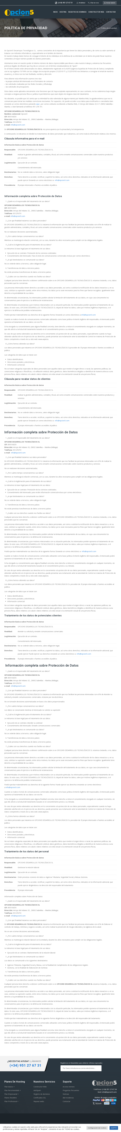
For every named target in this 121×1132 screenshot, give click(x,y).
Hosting (63, 12)
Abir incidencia (68, 1098)
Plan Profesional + (11, 1101)
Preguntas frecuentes (71, 1090)
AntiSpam (37, 1090)
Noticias (66, 1094)
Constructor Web (40, 1087)
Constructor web (96, 12)
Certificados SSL (40, 1098)
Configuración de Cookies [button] (97, 1128)
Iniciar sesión (110, 3)
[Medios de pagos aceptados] (104, 1104)
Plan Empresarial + (11, 1094)
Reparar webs (39, 1101)
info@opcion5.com (18, 125)
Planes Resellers (10, 1098)
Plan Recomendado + (12, 1090)
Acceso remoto (69, 1087)
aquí (37, 104)
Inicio (55, 12)
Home (98, 28)
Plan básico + (9, 1087)
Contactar (111, 12)
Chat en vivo (94, 3)
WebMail (82, 3)
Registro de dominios (77, 12)
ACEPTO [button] (114, 1128)
